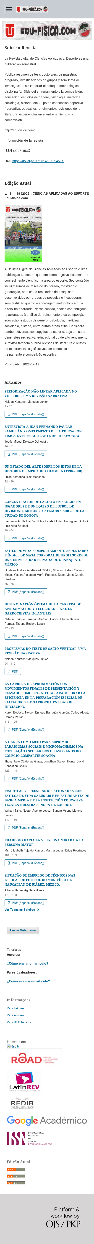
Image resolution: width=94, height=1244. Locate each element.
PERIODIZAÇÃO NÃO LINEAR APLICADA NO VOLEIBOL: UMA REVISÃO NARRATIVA (41, 393)
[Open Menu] (9, 9)
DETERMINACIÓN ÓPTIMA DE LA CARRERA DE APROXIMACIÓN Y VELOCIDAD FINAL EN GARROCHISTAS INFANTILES (43, 608)
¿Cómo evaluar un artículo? (28, 981)
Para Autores (15, 1015)
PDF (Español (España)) (27, 414)
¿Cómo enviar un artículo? (27, 963)
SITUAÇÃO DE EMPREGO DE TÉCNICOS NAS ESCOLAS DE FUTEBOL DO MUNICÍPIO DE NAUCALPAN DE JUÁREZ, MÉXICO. (40, 880)
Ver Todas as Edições (20, 909)
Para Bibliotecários (19, 1022)
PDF (14, 671)
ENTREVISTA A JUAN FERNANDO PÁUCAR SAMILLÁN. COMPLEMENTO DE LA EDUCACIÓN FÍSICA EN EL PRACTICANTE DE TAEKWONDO (43, 431)
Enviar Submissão (23, 930)
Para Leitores (15, 1008)
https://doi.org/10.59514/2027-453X (38, 160)
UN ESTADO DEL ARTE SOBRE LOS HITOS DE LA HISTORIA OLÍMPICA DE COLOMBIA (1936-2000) (43, 468)
